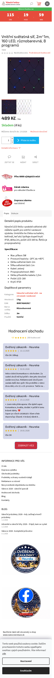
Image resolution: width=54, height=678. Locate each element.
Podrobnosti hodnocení (39, 53)
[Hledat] (31, 4)
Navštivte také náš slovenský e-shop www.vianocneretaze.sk (19, 633)
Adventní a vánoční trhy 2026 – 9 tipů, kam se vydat (24, 524)
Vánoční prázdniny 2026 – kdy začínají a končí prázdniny (21, 516)
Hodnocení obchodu (26, 330)
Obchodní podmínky (11, 473)
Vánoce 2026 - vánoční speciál (15, 488)
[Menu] (47, 4)
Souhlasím (26, 670)
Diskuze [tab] (14, 213)
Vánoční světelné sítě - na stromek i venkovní (29, 295)
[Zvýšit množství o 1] (12, 138)
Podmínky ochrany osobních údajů (17, 477)
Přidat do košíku (28, 140)
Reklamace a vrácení (11, 481)
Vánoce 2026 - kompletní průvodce (17, 531)
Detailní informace (10, 148)
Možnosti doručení (38, 131)
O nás (4, 466)
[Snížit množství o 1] (12, 142)
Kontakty (6, 500)
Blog (4, 496)
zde (4, 653)
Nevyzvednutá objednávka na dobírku (18, 485)
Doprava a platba (9, 470)
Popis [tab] (6, 213)
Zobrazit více (26, 445)
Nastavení (26, 661)
